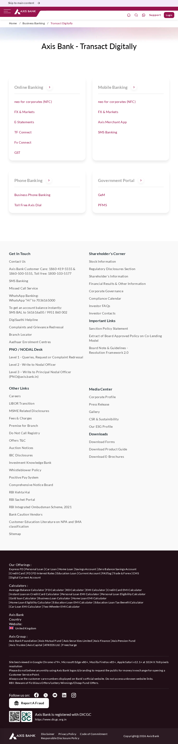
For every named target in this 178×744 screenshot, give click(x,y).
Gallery (94, 412)
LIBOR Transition (22, 403)
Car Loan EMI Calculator (25, 606)
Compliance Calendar (105, 298)
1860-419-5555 (60, 269)
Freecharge (69, 645)
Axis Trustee (17, 645)
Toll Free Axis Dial (28, 205)
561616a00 (35, 312)
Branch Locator (20, 334)
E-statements (24, 122)
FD (29, 573)
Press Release (99, 404)
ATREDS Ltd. (52, 645)
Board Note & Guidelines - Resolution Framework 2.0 (108, 350)
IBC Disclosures (21, 455)
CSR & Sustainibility (104, 419)
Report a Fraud (32, 703)
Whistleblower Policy (25, 470)
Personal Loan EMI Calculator (80, 594)
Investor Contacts (102, 313)
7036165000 (45, 300)
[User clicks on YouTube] (55, 695)
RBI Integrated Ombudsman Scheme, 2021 (40, 507)
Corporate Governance (106, 291)
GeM (101, 195)
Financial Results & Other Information (117, 284)
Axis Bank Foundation (23, 641)
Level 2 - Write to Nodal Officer (32, 364)
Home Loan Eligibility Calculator (30, 602)
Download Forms (102, 442)
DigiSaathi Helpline (23, 320)
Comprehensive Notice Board (31, 485)
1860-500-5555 (20, 273)
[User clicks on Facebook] (36, 695)
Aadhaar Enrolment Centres (30, 342)
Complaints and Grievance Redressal (36, 327)
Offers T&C (17, 440)
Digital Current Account (25, 577)
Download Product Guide (108, 449)
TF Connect (23, 132)
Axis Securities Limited (78, 641)
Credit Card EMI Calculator (124, 590)
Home (13, 23)
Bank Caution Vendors (25, 514)
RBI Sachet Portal (22, 499)
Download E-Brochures (106, 456)
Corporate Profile (102, 397)
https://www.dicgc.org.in (51, 719)
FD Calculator (55, 590)
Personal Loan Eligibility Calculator (123, 594)
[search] (136, 15)
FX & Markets (24, 112)
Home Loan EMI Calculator (89, 598)
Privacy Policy (67, 734)
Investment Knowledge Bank (30, 462)
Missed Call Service (23, 288)
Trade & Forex (122, 573)
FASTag (106, 573)
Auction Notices (21, 448)
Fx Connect (22, 142)
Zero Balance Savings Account (117, 569)
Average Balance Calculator (26, 590)
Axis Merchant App (112, 122)
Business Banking (33, 23)
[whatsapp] (144, 15)
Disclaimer (48, 734)
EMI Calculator (95, 590)
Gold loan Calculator (23, 598)
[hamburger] (7, 12)
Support (155, 15)
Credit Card (17, 573)
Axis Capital (34, 645)
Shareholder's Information (108, 276)
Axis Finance (102, 641)
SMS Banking (107, 132)
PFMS (102, 205)
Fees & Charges (20, 418)
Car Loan (51, 569)
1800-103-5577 (59, 273)
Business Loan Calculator (54, 598)
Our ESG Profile (101, 426)
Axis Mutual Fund (50, 641)
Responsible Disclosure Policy (60, 738)
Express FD (16, 569)
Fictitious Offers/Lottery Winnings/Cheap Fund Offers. (64, 683)
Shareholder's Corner (107, 253)
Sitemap (15, 534)
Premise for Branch (23, 425)
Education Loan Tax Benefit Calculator (119, 602)
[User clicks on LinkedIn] (64, 695)
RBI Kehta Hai (19, 492)
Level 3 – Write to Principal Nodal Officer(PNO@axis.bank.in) (40, 374)
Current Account (89, 573)
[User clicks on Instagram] (73, 695)
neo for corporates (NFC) (33, 102)
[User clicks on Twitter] (45, 695)
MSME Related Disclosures (29, 411)
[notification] (129, 15)
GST (17, 152)
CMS (136, 573)
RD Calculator (75, 590)
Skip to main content (21, 3)
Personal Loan (34, 569)
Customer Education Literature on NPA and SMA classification (45, 524)
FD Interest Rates (43, 573)
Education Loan (66, 573)
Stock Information (102, 261)
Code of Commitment (93, 734)
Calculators (17, 585)
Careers (15, 396)
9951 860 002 (57, 312)
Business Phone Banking (32, 195)
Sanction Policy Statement (108, 328)
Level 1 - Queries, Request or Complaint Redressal (46, 357)
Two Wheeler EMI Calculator (61, 606)
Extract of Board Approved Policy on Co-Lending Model (125, 338)
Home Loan (66, 569)
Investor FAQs (99, 306)
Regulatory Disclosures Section (112, 269)
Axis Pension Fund (123, 641)
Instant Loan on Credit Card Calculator (34, 594)
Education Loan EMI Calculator (73, 602)
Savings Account (85, 569)
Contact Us (17, 261)
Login (169, 15)
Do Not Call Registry (24, 433)
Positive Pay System (24, 477)
